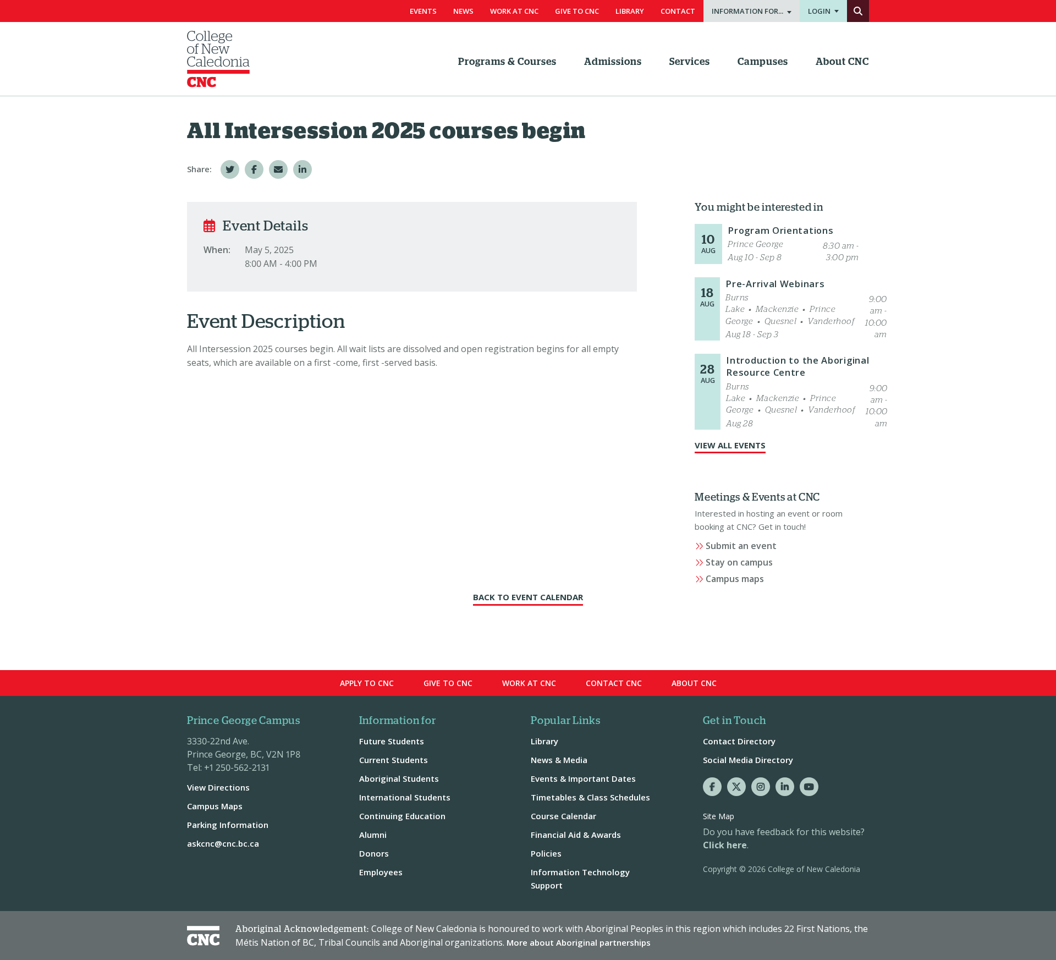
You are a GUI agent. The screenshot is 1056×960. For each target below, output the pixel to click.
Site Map (718, 816)
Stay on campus (739, 562)
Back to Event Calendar (528, 596)
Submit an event (741, 546)
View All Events (730, 445)
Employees (381, 871)
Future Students (391, 741)
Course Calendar (563, 815)
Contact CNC (614, 683)
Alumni (373, 834)
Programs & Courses (507, 62)
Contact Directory (739, 741)
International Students (404, 797)
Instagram (760, 786)
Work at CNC (529, 683)
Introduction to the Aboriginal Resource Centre (797, 366)
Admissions (613, 62)
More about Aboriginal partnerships (579, 942)
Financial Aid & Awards (576, 834)
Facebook (712, 786)
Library (629, 11)
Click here (725, 845)
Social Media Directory (748, 759)
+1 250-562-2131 (237, 767)
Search (858, 11)
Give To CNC (577, 11)
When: (217, 250)
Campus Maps (215, 805)
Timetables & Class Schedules (590, 797)
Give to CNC (448, 683)
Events (423, 11)
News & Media (559, 759)
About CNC (842, 62)
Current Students (393, 759)
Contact (678, 11)
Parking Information (227, 824)
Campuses (763, 62)
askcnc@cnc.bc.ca (223, 843)
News (463, 11)
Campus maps (735, 579)
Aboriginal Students (399, 778)
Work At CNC (514, 11)
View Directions (218, 787)
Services (689, 62)
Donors (374, 853)
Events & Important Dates (583, 778)
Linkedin (785, 786)
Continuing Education (402, 815)
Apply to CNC (367, 683)
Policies (546, 853)
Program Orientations (780, 230)
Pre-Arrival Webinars (774, 283)
